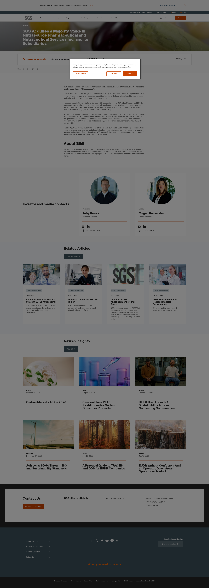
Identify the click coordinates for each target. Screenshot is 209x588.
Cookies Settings (80, 73)
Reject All (114, 73)
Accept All (130, 73)
